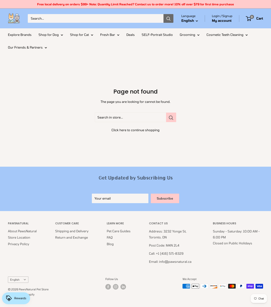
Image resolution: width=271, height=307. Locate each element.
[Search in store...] (171, 117)
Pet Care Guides (119, 231)
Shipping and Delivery (71, 231)
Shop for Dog (48, 34)
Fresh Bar (107, 34)
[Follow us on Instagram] (115, 286)
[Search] (168, 18)
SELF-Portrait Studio (157, 34)
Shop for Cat (79, 34)
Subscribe (165, 198)
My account (222, 20)
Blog (110, 244)
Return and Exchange (71, 237)
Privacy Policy (18, 244)
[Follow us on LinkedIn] (123, 286)
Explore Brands (20, 34)
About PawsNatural (22, 231)
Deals (130, 34)
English (14, 279)
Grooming (187, 34)
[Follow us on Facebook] (108, 286)
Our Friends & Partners (25, 47)
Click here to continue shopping (135, 130)
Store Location (19, 237)
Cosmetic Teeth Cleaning (225, 34)
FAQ (110, 237)
